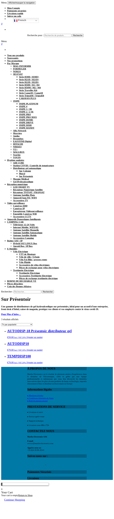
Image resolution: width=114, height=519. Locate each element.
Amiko (16, 136)
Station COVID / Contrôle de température (33, 165)
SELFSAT (18, 74)
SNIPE (16, 101)
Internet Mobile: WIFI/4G (25, 227)
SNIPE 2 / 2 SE (26, 112)
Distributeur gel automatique (27, 168)
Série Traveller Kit (28, 90)
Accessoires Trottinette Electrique (35, 276)
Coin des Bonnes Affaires (19, 286)
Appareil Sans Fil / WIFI (25, 198)
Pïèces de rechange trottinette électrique (38, 278)
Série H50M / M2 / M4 (30, 87)
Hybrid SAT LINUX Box (25, 243)
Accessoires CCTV (22, 216)
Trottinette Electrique (23, 270)
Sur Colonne (25, 171)
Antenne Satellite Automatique (27, 233)
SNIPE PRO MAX (28, 117)
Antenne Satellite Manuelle (26, 230)
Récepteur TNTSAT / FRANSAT (29, 192)
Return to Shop (25, 495)
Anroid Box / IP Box (23, 246)
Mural (22, 173)
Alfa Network (19, 130)
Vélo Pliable (25, 262)
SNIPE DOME (26, 120)
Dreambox (18, 138)
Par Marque (13, 63)
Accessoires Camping (23, 238)
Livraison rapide (15, 13)
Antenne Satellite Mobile (25, 235)
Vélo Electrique (20, 251)
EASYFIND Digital (22, 141)
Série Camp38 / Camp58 (31, 93)
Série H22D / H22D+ (29, 82)
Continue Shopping (14, 499)
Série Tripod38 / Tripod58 (31, 95)
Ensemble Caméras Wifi (25, 214)
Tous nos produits (15, 55)
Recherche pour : (35, 35)
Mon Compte (13, 8)
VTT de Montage (27, 254)
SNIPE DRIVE (26, 122)
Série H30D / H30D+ (29, 77)
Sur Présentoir (26, 176)
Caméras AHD (20, 206)
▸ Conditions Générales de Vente (40, 398)
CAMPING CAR (15, 222)
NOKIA (17, 71)
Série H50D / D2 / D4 (29, 85)
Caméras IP (19, 208)
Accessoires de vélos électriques (34, 265)
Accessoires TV (20, 200)
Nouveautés (12, 58)
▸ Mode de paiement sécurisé (37, 401)
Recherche (77, 35)
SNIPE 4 (23, 106)
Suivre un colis (14, 16)
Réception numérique (17, 184)
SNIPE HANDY (26, 128)
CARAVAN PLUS (27, 98)
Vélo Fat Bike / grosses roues (33, 259)
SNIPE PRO (25, 114)
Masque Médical (21, 179)
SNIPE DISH (25, 125)
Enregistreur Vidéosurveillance (28, 211)
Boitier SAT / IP (15, 241)
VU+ (15, 149)
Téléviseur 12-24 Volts (24, 224)
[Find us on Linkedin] (42, 462)
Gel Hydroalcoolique (23, 181)
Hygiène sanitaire (15, 160)
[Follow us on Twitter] (36, 462)
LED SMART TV (21, 187)
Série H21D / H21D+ (29, 79)
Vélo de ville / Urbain (29, 257)
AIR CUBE (18, 163)
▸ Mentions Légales (35, 395)
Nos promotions (15, 61)
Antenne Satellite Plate (24, 195)
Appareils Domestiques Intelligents (24, 219)
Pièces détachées (15, 284)
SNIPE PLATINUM (28, 104)
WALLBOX (18, 152)
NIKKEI (17, 147)
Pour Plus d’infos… (11, 314)
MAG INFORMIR (22, 66)
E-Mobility (12, 249)
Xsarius (16, 155)
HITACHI (18, 144)
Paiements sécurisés (16, 11)
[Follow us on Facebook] (29, 462)
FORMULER (19, 69)
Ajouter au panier (34, 337)
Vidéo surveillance (16, 203)
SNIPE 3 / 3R (25, 109)
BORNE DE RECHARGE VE (21, 281)
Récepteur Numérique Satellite (28, 190)
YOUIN (17, 157)
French (22, 20)
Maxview (17, 133)
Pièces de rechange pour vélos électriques (39, 267)
